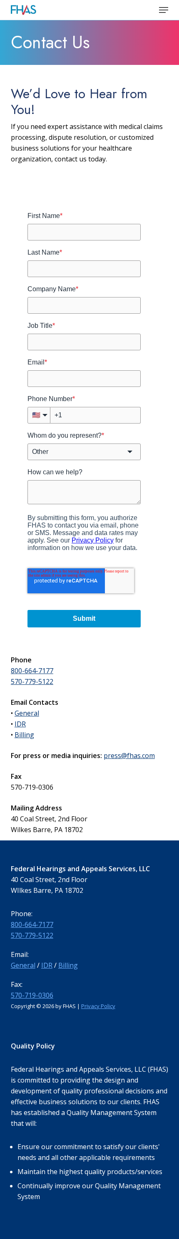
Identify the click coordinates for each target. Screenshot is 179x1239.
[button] (163, 10)
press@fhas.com (129, 755)
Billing (24, 734)
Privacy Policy (98, 1006)
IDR (20, 724)
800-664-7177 (32, 670)
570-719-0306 (32, 995)
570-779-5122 (32, 681)
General (27, 713)
